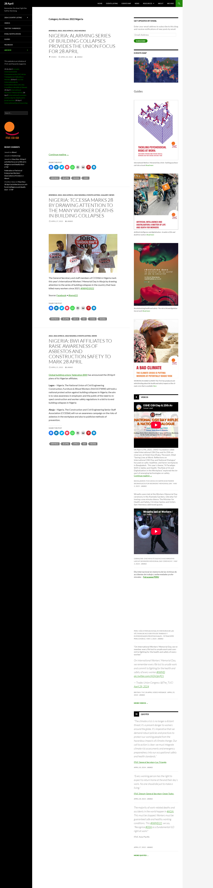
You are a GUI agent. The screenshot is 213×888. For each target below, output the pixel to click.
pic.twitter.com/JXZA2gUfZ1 (149, 676)
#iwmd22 (53, 31)
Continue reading (59, 154)
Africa (76, 444)
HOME (100, 3)
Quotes (145, 714)
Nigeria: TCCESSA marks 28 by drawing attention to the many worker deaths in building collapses (81, 208)
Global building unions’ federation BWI (68, 374)
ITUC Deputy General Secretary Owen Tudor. (154, 793)
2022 (60, 31)
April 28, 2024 (141, 686)
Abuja (75, 319)
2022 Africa (68, 31)
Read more (149, 165)
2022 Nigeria (80, 31)
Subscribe (140, 41)
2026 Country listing (13, 17)
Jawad (79, 57)
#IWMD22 (156, 823)
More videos (141, 703)
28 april (66, 178)
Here (155, 386)
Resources (147, 3)
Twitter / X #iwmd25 (12, 28)
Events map (126, 3)
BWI (84, 319)
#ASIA (170, 811)
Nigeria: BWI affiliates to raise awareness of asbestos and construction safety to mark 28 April (80, 351)
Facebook (61, 295)
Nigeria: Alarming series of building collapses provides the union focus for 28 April (82, 43)
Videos (144, 397)
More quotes (141, 855)
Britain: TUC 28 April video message (150, 692)
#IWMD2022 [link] (87, 288)
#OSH (148, 827)
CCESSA (92, 319)
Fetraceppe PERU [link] (151, 577)
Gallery (104, 195)
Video (54, 57)
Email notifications (12, 34)
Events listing (112, 3)
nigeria (76, 178)
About (160, 3)
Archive (170, 3)
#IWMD (160, 672)
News (137, 3)
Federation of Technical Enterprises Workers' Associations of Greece (13, 173)
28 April (8, 3)
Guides (7, 39)
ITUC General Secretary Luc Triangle (150, 762)
